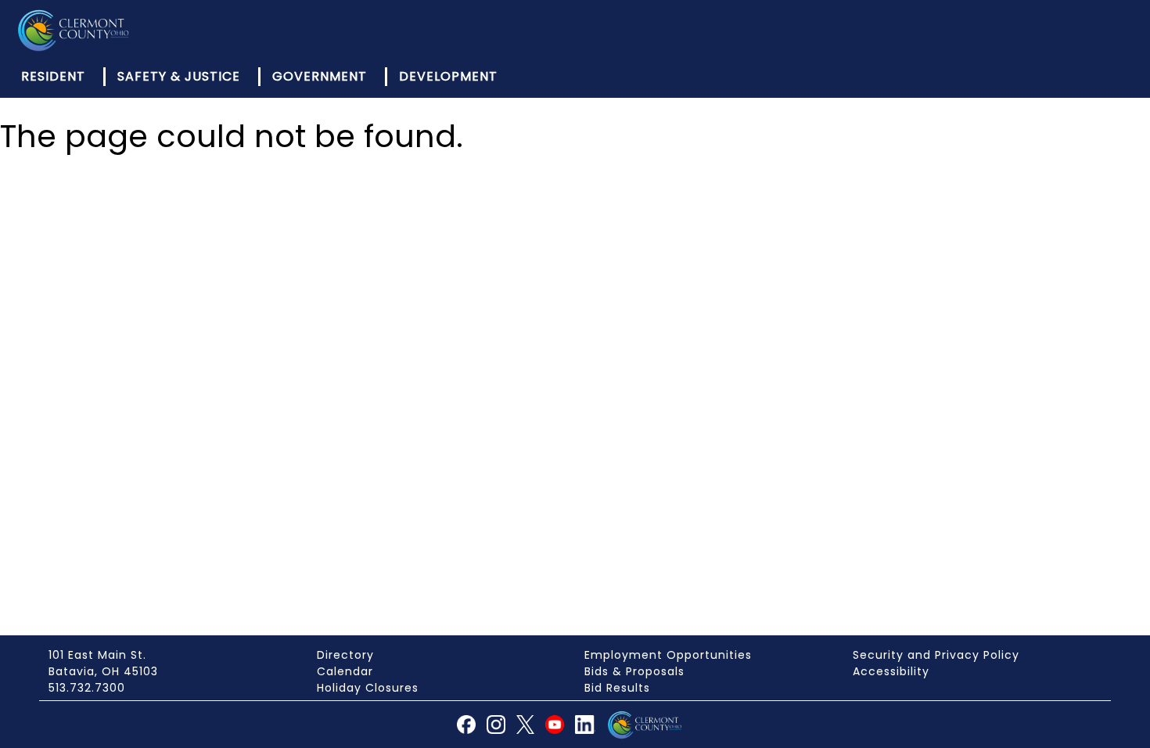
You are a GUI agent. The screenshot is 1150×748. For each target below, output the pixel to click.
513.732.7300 (87, 688)
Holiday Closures (368, 688)
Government (319, 76)
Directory (345, 655)
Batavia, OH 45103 (103, 671)
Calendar (345, 671)
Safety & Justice (178, 76)
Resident (53, 76)
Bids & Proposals (634, 671)
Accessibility (891, 671)
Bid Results (617, 688)
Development (448, 76)
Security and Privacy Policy (936, 655)
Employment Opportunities (668, 655)
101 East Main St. (97, 655)
